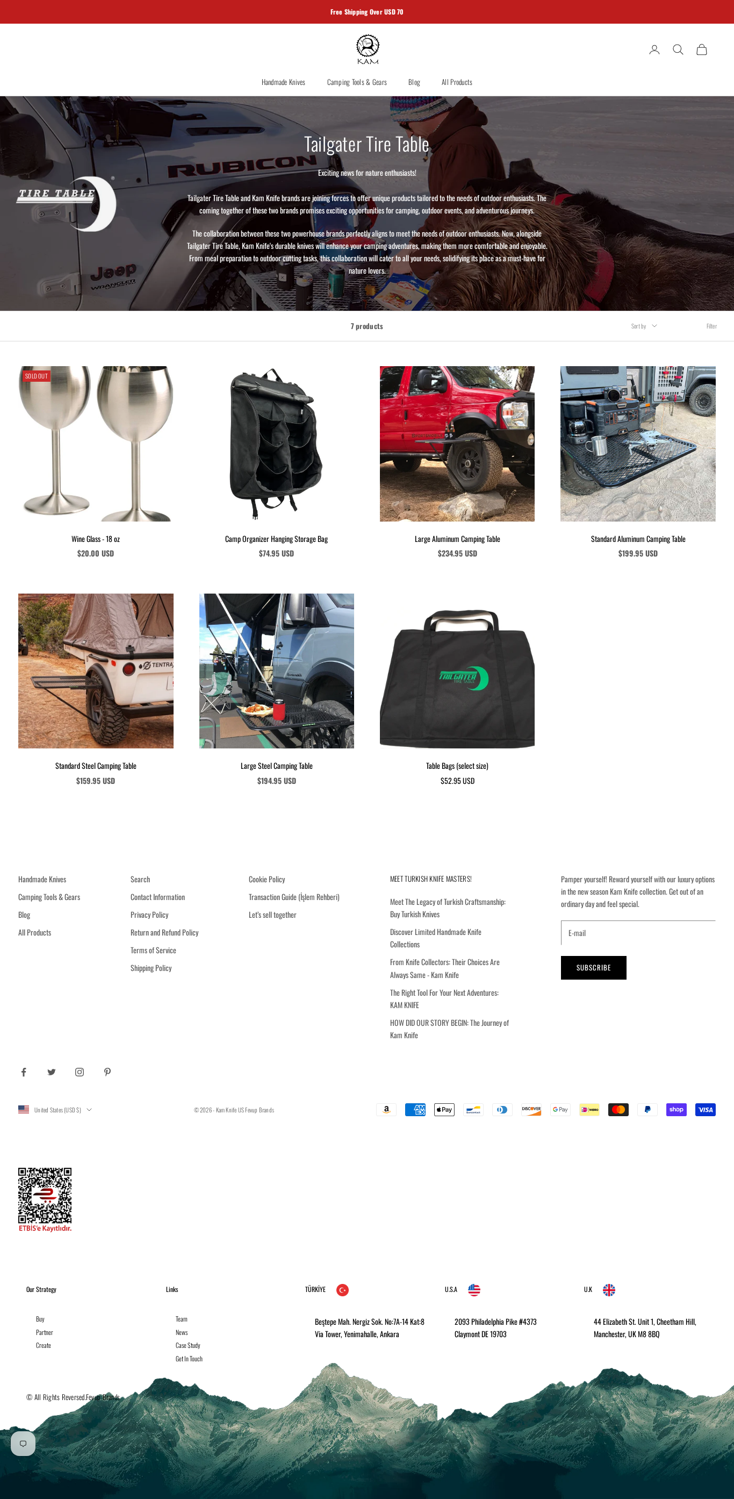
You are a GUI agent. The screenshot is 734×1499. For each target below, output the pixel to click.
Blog (414, 81)
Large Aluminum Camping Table (457, 538)
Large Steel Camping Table (277, 765)
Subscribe (594, 967)
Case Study (188, 1345)
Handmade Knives (284, 81)
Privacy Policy (149, 914)
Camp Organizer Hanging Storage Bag (276, 538)
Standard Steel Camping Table (95, 765)
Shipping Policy (151, 967)
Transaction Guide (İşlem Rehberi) (294, 896)
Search (140, 878)
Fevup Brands (259, 1109)
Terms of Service (153, 949)
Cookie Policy (267, 878)
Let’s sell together (273, 914)
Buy (40, 1318)
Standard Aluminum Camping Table (638, 538)
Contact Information (158, 896)
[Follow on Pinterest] (107, 1072)
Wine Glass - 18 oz (95, 538)
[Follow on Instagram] (79, 1072)
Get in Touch (189, 1358)
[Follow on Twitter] (51, 1072)
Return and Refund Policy (164, 932)
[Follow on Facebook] (23, 1072)
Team (182, 1318)
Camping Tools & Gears (357, 81)
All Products (457, 81)
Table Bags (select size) (457, 765)
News (182, 1332)
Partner (44, 1332)
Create (43, 1345)
